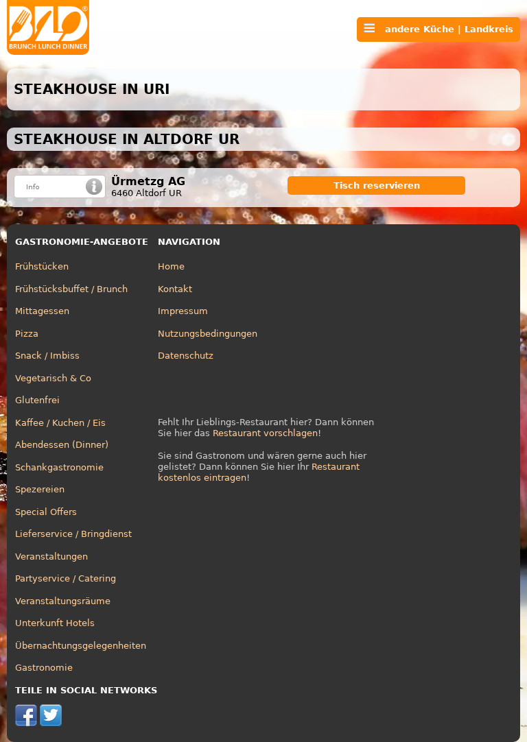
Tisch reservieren (376, 185)
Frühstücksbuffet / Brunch (71, 289)
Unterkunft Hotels (55, 623)
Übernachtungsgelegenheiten (80, 646)
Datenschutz (185, 355)
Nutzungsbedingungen (207, 333)
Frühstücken (42, 266)
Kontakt (175, 289)
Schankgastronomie (59, 467)
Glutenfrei (37, 400)
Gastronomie (44, 667)
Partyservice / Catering (65, 578)
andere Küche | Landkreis (444, 29)
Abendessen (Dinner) (61, 445)
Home (171, 266)
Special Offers (46, 512)
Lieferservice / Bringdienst (73, 534)
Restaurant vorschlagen (265, 433)
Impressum (183, 311)
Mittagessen (42, 311)
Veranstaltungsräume (62, 601)
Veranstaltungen (51, 556)
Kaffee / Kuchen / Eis (60, 423)
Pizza (26, 333)
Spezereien (40, 489)
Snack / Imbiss (47, 355)
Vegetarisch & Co (53, 378)
